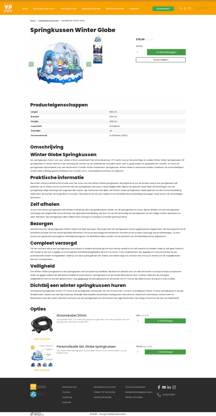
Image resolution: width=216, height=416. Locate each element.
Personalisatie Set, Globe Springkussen (86, 346)
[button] (181, 9)
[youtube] (202, 9)
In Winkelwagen (166, 52)
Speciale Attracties (91, 8)
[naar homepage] (10, 9)
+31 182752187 (168, 394)
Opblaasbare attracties (48, 20)
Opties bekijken (160, 59)
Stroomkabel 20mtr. (72, 315)
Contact (66, 392)
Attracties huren (69, 8)
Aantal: (139, 46)
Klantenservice (69, 387)
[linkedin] (207, 9)
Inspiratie (134, 8)
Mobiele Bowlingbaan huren (138, 392)
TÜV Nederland (80, 278)
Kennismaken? (163, 8)
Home (25, 8)
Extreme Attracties (115, 8)
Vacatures (67, 397)
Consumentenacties (135, 387)
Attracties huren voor (43, 8)
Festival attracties (103, 397)
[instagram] (211, 9)
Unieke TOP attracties (104, 392)
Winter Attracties (133, 397)
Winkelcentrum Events (105, 387)
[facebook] (198, 9)
